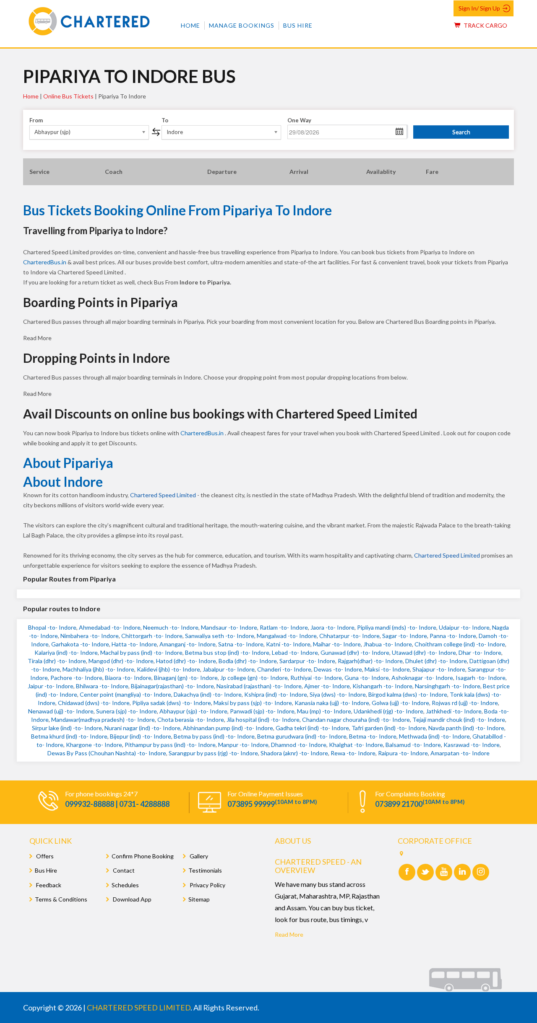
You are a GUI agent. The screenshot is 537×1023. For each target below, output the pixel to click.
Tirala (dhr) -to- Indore (57, 660)
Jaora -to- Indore (332, 627)
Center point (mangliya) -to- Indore (125, 694)
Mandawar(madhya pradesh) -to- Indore (103, 719)
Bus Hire (298, 25)
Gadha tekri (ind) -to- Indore (312, 727)
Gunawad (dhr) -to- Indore (355, 652)
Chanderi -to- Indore (284, 669)
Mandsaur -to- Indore (229, 627)
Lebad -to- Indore (295, 652)
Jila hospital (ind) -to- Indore (263, 719)
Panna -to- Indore (453, 635)
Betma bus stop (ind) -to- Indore (227, 652)
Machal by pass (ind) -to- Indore (141, 652)
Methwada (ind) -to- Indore (434, 736)
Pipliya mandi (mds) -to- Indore (396, 627)
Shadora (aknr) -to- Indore (294, 753)
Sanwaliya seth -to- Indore (219, 635)
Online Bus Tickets (68, 96)
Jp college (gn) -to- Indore (254, 677)
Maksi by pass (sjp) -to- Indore (253, 702)
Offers (44, 856)
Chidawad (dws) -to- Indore (94, 702)
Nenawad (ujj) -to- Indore (61, 711)
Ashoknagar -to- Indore (422, 677)
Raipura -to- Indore (403, 753)
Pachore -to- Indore (76, 677)
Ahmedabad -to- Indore (110, 627)
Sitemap (199, 899)
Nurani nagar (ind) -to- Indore (142, 727)
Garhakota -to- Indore (80, 644)
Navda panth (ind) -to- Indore (466, 727)
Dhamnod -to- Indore (298, 744)
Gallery (198, 856)
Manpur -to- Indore (243, 744)
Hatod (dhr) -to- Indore (186, 660)
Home (190, 25)
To (165, 120)
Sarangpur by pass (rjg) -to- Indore (213, 753)
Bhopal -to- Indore (52, 627)
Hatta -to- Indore (134, 644)
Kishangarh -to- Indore (382, 686)
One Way (299, 120)
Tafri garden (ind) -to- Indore (389, 727)
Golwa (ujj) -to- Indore (400, 702)
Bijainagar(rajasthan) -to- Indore (172, 686)
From (36, 120)
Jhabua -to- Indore (387, 644)
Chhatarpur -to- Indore (349, 635)
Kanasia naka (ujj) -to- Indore (332, 702)
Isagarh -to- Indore (481, 677)
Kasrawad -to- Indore (471, 744)
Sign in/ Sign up (479, 8)
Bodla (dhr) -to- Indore (248, 660)
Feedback (48, 885)
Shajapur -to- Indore (438, 669)
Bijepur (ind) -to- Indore (140, 736)
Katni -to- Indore (288, 644)
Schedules (125, 885)
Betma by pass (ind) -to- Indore (214, 736)
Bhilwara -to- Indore (102, 686)
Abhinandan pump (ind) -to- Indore (228, 727)
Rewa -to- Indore (353, 753)
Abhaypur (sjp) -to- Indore (193, 711)
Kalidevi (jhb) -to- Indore (168, 669)
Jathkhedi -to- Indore (454, 711)
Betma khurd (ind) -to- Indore (69, 736)
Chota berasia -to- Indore (190, 719)
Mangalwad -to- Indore (287, 635)
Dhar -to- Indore (480, 652)
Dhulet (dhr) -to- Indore (436, 660)
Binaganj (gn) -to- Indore (186, 677)
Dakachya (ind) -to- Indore (208, 694)
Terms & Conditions (61, 899)
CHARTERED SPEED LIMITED (138, 1007)
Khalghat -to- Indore (356, 744)
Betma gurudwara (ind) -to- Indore (302, 736)
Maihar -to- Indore (337, 644)
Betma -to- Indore (372, 736)
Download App (131, 899)
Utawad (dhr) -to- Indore (424, 652)
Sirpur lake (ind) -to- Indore (67, 727)
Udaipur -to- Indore (464, 627)
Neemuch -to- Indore (170, 627)
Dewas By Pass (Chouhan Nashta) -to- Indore (106, 753)
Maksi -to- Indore (387, 669)
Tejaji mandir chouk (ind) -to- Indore (458, 719)
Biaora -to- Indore (128, 677)
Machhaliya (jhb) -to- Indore (98, 669)
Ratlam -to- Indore (284, 627)
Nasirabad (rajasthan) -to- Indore (259, 686)
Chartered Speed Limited (163, 495)
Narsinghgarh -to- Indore (447, 686)
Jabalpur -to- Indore (229, 669)
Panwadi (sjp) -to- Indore (262, 711)
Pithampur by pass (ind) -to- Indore (170, 744)
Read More (289, 934)
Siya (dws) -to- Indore (338, 694)
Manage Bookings (241, 25)
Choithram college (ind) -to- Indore (459, 644)
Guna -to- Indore (366, 677)
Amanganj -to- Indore (187, 644)
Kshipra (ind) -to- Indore (275, 694)
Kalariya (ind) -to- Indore (66, 652)
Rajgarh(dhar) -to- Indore (370, 660)
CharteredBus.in (45, 262)
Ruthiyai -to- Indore (316, 677)
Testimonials (205, 870)
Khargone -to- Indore (94, 744)
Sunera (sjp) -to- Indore (126, 711)
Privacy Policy (206, 885)
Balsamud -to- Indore (413, 744)
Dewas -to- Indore (338, 669)
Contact (123, 870)
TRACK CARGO (484, 25)
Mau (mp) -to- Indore (324, 711)
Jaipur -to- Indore (50, 686)
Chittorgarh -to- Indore (151, 635)
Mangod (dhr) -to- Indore (121, 660)
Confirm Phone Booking (143, 856)
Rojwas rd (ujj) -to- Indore (465, 702)
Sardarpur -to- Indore (307, 660)
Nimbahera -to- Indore (89, 635)
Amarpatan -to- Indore (460, 753)
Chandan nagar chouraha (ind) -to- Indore (356, 719)
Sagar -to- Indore (404, 635)
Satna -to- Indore (240, 644)
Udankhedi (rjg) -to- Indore (388, 711)
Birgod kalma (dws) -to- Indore (407, 694)
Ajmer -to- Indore (327, 686)
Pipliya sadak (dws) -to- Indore (171, 702)
